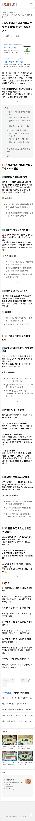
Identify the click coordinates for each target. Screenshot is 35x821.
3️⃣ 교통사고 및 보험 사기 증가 (19, 126)
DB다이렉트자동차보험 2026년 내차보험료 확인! (11, 47)
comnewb (26, 816)
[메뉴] (31, 4)
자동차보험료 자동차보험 (13, 62)
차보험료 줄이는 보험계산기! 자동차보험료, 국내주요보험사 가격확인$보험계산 (17, 65)
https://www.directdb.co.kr (12, 44)
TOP (31, 814)
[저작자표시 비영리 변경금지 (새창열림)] (30, 679)
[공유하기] (12, 680)
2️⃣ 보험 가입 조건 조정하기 (18, 139)
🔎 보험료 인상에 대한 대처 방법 (18, 130)
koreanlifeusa (9, 780)
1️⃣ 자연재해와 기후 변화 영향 (19, 117)
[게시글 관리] (4, 685)
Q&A (8, 155)
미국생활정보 (8, 692)
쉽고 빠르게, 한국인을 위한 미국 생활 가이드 (13, 783)
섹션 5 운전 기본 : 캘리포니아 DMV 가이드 (17, 698)
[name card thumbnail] (28, 781)
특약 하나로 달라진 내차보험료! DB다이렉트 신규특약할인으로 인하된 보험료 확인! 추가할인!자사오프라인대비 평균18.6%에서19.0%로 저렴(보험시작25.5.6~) (11, 51)
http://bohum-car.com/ (11, 59)
